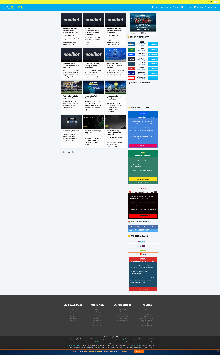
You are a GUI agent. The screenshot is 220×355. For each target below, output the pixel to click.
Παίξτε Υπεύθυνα (147, 325)
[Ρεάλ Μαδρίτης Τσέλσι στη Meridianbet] (71, 87)
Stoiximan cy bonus (122, 314)
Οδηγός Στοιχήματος (147, 321)
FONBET (203, 2)
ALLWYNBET (169, 2)
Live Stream (188, 7)
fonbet (141, 67)
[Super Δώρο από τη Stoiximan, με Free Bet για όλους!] (115, 55)
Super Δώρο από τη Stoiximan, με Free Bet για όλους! (115, 65)
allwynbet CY (72, 312)
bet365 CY (73, 314)
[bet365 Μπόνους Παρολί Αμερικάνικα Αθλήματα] (115, 122)
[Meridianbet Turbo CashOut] (93, 87)
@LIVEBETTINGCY (142, 230)
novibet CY (73, 318)
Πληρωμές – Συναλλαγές (147, 318)
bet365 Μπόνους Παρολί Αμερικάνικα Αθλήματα (114, 132)
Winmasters (141, 77)
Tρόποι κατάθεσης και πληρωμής (133, 345)
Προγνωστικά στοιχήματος (68, 341)
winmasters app (97, 321)
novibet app (97, 318)
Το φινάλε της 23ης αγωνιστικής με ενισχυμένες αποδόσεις (71, 30)
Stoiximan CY (73, 316)
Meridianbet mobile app (97, 325)
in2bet (175, 2)
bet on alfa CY (73, 323)
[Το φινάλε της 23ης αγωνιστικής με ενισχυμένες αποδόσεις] (71, 20)
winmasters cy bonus (122, 316)
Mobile (177, 7)
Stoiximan (188, 2)
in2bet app (98, 309)
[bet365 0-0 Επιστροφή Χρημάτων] (93, 122)
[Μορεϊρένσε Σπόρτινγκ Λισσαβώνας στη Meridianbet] (115, 87)
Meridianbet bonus (122, 321)
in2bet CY (73, 309)
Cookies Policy (147, 316)
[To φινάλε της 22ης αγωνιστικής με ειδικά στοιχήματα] (115, 20)
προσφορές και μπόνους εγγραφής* (91, 341)
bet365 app (98, 312)
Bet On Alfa (196, 2)
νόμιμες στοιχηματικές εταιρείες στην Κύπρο (114, 339)
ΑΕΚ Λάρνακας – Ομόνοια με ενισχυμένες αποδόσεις (71, 65)
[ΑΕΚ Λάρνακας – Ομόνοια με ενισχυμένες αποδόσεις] (71, 55)
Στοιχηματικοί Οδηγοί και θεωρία (72, 345)
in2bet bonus (122, 309)
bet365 (141, 49)
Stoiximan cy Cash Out (71, 131)
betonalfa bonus (122, 318)
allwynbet (141, 63)
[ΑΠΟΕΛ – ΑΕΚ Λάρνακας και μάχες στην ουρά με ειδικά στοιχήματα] (93, 20)
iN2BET (141, 42)
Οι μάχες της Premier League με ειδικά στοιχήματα (92, 65)
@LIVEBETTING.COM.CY (144, 226)
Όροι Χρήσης (147, 314)
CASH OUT (199, 7)
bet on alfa (141, 72)
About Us (147, 309)
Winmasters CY (73, 321)
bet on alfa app (97, 323)
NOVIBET (162, 2)
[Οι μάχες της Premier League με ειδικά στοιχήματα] (93, 55)
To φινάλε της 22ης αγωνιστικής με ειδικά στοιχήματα (114, 30)
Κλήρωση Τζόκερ (147, 323)
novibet (141, 58)
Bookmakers (158, 7)
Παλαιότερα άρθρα (68, 152)
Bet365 (181, 2)
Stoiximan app (98, 314)
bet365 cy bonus (122, 312)
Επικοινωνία (147, 312)
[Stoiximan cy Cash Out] (71, 122)
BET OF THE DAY (211, 7)
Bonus (169, 7)
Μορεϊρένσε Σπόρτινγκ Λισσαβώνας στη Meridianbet (115, 98)
